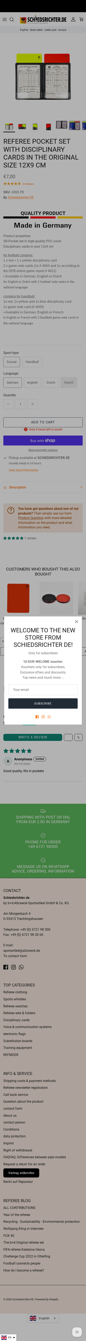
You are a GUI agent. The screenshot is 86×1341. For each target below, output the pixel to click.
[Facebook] (37, 716)
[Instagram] (43, 716)
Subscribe (43, 703)
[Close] (76, 621)
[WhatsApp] (49, 716)
